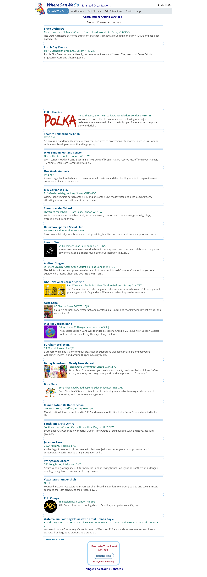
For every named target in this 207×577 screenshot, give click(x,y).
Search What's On (58, 11)
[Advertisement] (103, 85)
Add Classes (94, 11)
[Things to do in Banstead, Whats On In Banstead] (63, 4)
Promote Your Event (104, 548)
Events (91, 22)
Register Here (103, 555)
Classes (101, 22)
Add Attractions (114, 11)
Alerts (129, 11)
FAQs (168, 5)
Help (138, 11)
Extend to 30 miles (55, 539)
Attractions (114, 22)
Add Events (77, 11)
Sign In (161, 5)
